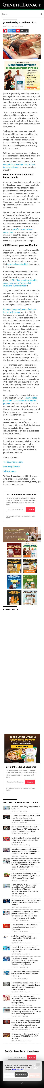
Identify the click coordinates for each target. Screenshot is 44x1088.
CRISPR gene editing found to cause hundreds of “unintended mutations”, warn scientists (20, 283)
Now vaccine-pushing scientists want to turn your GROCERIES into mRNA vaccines (25, 1036)
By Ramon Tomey (25, 845)
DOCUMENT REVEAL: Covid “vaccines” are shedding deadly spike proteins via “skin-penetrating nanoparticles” (26, 1012)
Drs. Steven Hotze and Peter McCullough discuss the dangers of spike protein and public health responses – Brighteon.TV (24, 961)
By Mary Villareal (24, 896)
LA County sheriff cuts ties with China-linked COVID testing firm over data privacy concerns (25, 840)
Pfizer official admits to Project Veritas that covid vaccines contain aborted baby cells (25, 974)
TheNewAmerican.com (13, 462)
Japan (12, 484)
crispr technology (15, 479)
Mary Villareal (18, 26)
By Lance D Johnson (25, 943)
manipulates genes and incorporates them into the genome (20, 401)
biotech (20, 476)
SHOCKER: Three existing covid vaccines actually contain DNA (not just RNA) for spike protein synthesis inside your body (25, 999)
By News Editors (24, 811)
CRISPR (28, 476)
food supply (29, 479)
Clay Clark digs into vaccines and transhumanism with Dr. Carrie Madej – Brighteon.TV (25, 949)
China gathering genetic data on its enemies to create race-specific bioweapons (24, 927)
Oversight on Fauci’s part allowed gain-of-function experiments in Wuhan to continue (26, 902)
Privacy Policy (17, 1070)
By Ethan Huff (23, 822)
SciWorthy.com (9, 471)
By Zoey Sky (23, 856)
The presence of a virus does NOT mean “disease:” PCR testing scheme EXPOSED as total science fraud (25, 829)
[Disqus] (22, 642)
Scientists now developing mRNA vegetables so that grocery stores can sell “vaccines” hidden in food (25, 876)
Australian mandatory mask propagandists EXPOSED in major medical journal (23, 938)
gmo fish (25, 482)
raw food (19, 484)
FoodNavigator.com (11, 467)
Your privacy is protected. (13, 516)
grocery (33, 482)
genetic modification (12, 482)
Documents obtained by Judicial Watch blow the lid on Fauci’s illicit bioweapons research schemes (25, 818)
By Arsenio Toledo (25, 907)
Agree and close (21, 1075)
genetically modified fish (18, 264)
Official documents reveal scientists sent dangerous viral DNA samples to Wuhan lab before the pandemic (25, 851)
